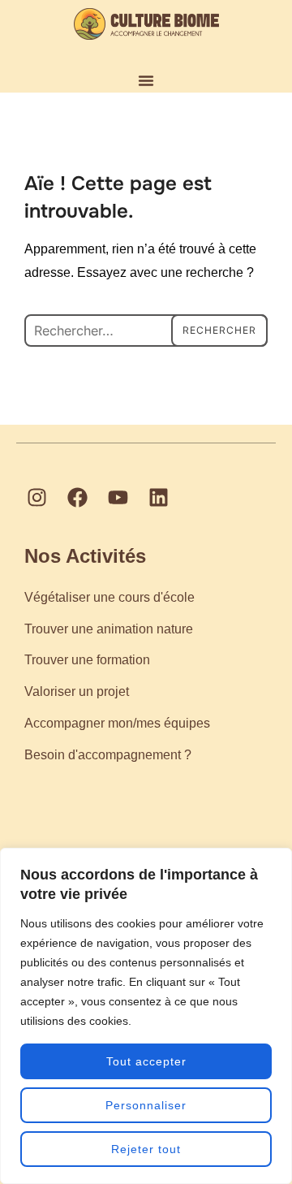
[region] (146, 1016)
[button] (146, 80)
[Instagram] (36, 497)
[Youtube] (117, 497)
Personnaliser (146, 1105)
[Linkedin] (158, 497)
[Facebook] (77, 497)
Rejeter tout (146, 1149)
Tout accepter (146, 1061)
